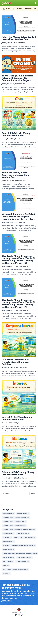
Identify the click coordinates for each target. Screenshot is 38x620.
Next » (33, 493)
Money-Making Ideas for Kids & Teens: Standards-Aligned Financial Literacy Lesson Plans (18, 216)
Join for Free (7, 600)
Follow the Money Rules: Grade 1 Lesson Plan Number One (19, 38)
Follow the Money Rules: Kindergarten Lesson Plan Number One (15, 174)
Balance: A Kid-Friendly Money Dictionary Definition (18, 473)
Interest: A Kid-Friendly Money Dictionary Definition (18, 418)
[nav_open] (35, 3)
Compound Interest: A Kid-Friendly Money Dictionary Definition (16, 362)
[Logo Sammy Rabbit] (6, 3)
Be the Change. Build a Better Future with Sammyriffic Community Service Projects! (17, 78)
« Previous (6, 493)
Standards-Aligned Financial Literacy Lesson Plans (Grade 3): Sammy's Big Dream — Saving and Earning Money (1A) (18, 303)
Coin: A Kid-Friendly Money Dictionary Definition (16, 134)
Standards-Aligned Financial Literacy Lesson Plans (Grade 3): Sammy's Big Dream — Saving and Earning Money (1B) (18, 259)
